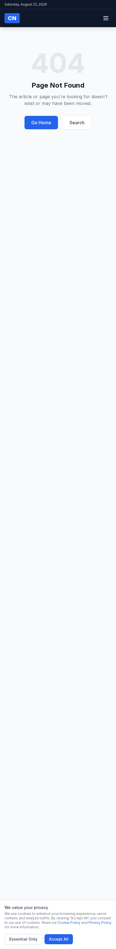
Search (77, 122)
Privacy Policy (99, 922)
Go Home (41, 122)
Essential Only (23, 939)
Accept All (58, 939)
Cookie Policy (69, 922)
